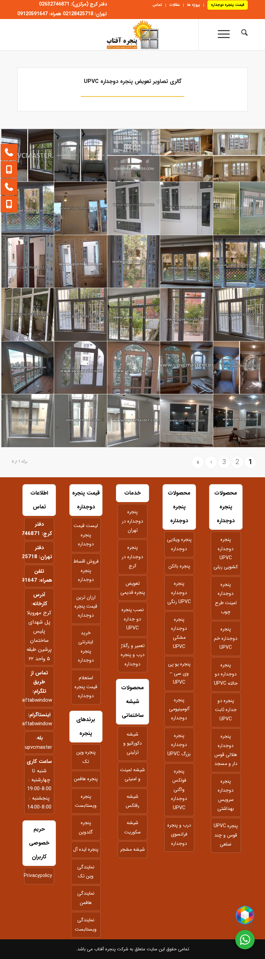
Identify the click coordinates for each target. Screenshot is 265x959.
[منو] (220, 34)
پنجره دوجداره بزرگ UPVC (179, 745)
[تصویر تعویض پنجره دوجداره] (27, 155)
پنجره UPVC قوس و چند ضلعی (226, 835)
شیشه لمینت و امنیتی (132, 774)
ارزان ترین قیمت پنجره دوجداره (86, 606)
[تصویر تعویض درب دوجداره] (186, 314)
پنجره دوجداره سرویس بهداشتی (225, 794)
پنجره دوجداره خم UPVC (225, 638)
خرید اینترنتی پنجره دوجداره (86, 646)
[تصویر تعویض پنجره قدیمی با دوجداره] (186, 155)
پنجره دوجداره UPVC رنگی (179, 593)
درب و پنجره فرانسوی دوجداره (179, 834)
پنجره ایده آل (85, 849)
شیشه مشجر (132, 849)
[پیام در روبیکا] (245, 915)
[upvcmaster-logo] (132, 34)
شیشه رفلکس (132, 801)
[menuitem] (226, 5)
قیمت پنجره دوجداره (227, 5)
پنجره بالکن (179, 566)
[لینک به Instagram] (184, 38)
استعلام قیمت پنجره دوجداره (86, 687)
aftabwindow (37, 700)
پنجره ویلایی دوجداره (179, 544)
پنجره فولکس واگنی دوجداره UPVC (179, 789)
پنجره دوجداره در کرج (132, 557)
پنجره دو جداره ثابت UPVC (226, 710)
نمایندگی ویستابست (86, 924)
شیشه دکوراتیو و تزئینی (132, 743)
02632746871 (23, 533)
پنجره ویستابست (86, 801)
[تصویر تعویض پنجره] (186, 208)
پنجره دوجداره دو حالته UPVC (226, 674)
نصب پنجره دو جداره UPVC (132, 619)
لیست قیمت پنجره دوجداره (85, 535)
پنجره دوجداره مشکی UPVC (179, 633)
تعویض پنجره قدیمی (132, 588)
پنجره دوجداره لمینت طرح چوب (226, 598)
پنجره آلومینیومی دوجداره (179, 709)
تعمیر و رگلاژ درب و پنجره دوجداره (133, 655)
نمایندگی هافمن (86, 897)
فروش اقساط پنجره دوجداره (86, 570)
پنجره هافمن (86, 779)
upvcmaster (38, 747)
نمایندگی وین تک (86, 871)
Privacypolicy (39, 875)
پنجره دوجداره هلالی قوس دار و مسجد (225, 749)
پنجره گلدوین (86, 827)
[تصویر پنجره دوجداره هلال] (133, 367)
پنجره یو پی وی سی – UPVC (179, 673)
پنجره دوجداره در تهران (132, 521)
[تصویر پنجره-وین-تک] (80, 208)
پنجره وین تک (86, 756)
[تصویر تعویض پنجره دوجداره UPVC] (27, 208)
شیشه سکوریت (132, 827)
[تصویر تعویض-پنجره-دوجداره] (186, 367)
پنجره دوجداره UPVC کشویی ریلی (226, 553)
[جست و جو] (241, 34)
